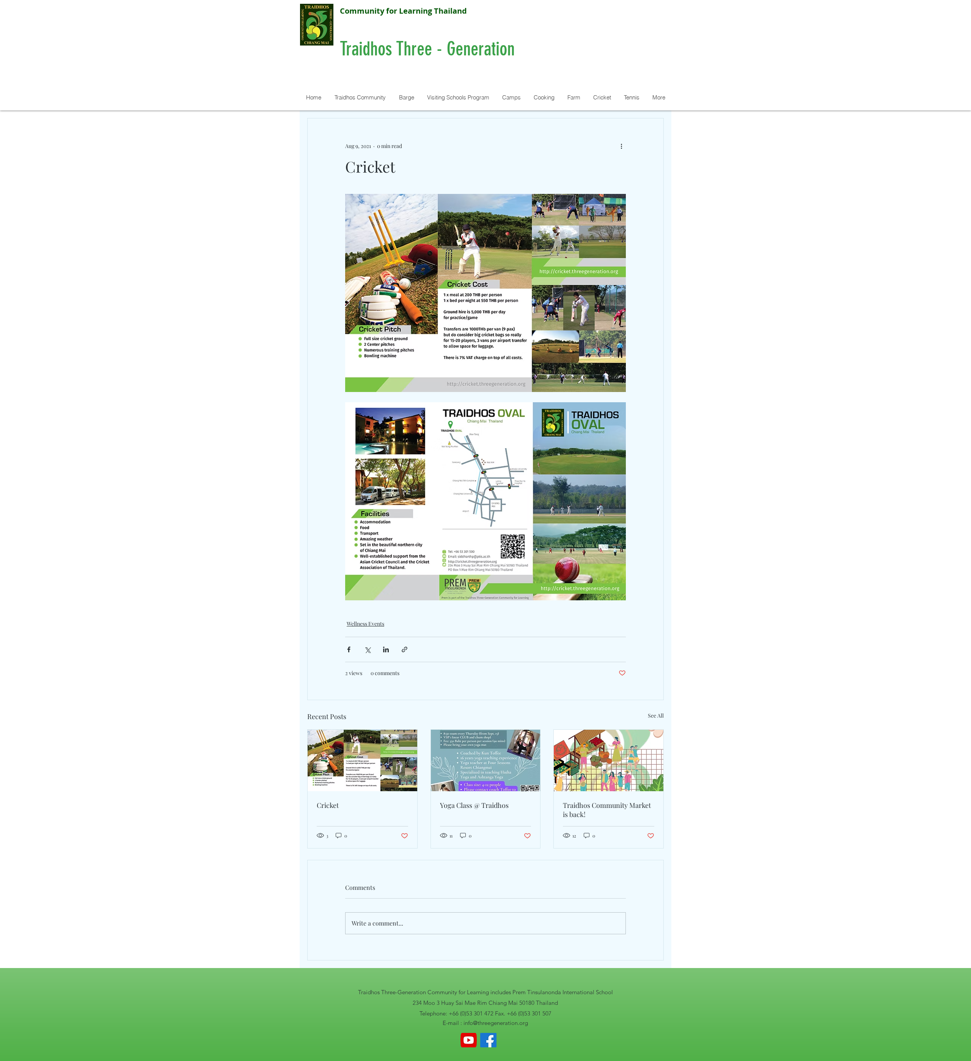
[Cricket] (362, 760)
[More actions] (621, 145)
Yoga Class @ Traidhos (474, 805)
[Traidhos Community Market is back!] (608, 760)
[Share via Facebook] (348, 649)
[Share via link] (404, 649)
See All (656, 715)
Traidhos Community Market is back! (607, 810)
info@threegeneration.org (496, 1022)
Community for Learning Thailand (403, 11)
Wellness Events (365, 623)
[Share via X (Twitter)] (367, 649)
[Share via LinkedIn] (386, 649)
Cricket (328, 805)
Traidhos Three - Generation (429, 49)
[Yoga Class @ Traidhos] (485, 760)
